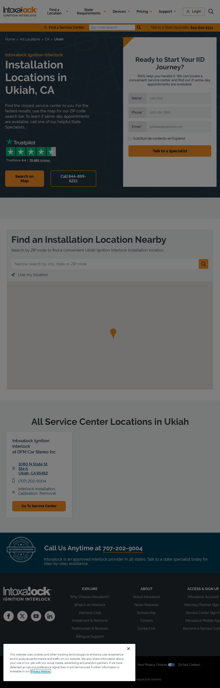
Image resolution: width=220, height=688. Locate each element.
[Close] (128, 648)
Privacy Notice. (40, 671)
